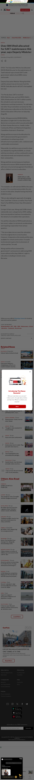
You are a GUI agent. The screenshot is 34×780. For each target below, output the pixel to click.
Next (17, 406)
